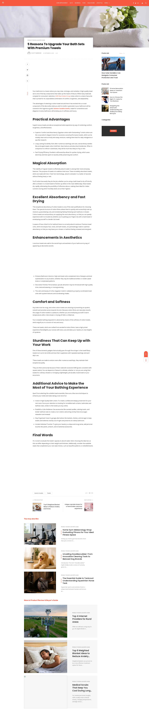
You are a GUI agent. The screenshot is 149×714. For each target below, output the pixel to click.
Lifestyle (100, 3)
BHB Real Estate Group (62, 96)
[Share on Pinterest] (27, 75)
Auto (71, 3)
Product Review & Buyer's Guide (36, 40)
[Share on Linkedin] (27, 81)
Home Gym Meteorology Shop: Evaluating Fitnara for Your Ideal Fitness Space (78, 532)
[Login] (142, 3)
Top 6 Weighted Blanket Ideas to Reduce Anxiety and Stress (51, 507)
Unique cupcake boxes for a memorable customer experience (73, 506)
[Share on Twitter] (27, 70)
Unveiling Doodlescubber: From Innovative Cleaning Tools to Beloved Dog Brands (78, 556)
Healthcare (91, 3)
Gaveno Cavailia (38, 493)
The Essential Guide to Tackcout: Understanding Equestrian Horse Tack (78, 580)
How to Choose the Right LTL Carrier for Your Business (116, 99)
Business (77, 3)
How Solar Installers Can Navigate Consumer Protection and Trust (111, 75)
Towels (49, 493)
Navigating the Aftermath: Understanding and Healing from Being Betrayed (116, 109)
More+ (106, 3)
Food (83, 3)
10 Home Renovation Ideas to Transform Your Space (116, 90)
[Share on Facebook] (27, 65)
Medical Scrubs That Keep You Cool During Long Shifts (81, 687)
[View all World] (113, 131)
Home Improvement (62, 3)
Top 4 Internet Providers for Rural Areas (82, 619)
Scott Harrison (36, 53)
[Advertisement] (63, 75)
